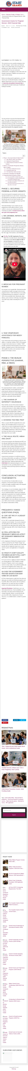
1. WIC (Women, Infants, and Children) (13, 159)
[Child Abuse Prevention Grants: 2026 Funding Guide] (14, 780)
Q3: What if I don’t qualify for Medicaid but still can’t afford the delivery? (16, 181)
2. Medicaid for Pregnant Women (12, 161)
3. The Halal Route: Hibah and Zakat (13, 171)
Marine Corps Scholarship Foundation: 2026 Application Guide (16, 882)
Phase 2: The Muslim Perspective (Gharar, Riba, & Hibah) (14, 166)
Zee (4, 25)
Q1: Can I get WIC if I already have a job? (15, 176)
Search (14, 814)
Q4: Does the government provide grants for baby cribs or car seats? (16, 184)
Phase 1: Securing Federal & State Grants (13, 158)
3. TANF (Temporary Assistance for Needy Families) (14, 163)
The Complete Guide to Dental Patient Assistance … (16, 903)
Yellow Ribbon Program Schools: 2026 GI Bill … (17, 860)
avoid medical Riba (9, 797)
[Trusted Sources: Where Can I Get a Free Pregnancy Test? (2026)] (14, 758)
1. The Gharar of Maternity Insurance (13, 168)
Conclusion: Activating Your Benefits (12, 173)
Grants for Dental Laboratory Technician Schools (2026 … (16, 954)
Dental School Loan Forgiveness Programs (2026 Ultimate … (17, 968)
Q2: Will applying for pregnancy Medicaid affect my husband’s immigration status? (16, 179)
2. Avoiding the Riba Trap (11, 170)
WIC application (9, 802)
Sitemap (14, 1069)
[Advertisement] (14, 44)
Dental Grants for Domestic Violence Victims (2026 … (15, 1032)
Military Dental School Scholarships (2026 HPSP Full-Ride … (16, 985)
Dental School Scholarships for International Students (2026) (16, 926)
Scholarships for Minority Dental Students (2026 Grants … (16, 1000)
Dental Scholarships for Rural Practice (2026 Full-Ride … (16, 940)
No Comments (16, 27)
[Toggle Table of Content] (23, 156)
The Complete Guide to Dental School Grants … (16, 910)
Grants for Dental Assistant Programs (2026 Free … (15, 1017)
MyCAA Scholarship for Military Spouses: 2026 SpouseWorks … (17, 874)
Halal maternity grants (11, 801)
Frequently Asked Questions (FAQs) (12, 175)
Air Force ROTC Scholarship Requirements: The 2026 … (16, 888)
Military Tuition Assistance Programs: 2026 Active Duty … (16, 867)
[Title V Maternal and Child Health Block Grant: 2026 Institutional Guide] (14, 737)
